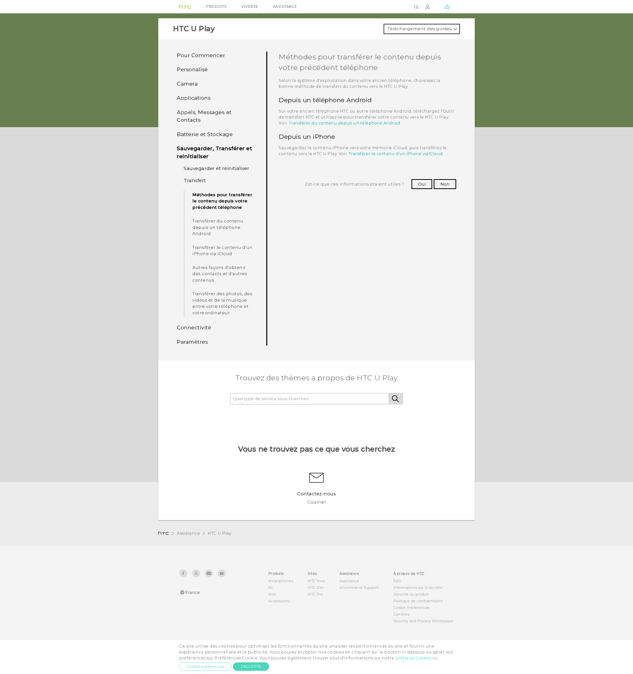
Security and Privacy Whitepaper (423, 621)
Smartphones (280, 581)
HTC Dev (316, 587)
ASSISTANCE (285, 6)
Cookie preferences (205, 666)
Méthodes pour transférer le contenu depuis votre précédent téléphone (222, 201)
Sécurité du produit (411, 594)
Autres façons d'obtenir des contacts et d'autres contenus (219, 274)
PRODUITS (216, 6)
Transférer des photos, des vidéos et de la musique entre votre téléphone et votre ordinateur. (222, 303)
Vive (272, 594)
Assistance (188, 533)
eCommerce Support (359, 587)
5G (270, 587)
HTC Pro (315, 594)
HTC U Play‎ (219, 533)
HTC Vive (316, 581)
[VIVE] (447, 6)
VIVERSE (249, 6)
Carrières (401, 614)
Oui (422, 184)
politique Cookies (413, 658)
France (192, 592)
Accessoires (279, 601)
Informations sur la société (418, 587)
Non (445, 184)
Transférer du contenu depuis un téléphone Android (217, 227)
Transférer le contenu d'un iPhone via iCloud (222, 250)
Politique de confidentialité (418, 601)
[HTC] (185, 7)
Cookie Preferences (411, 607)
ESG (397, 581)
